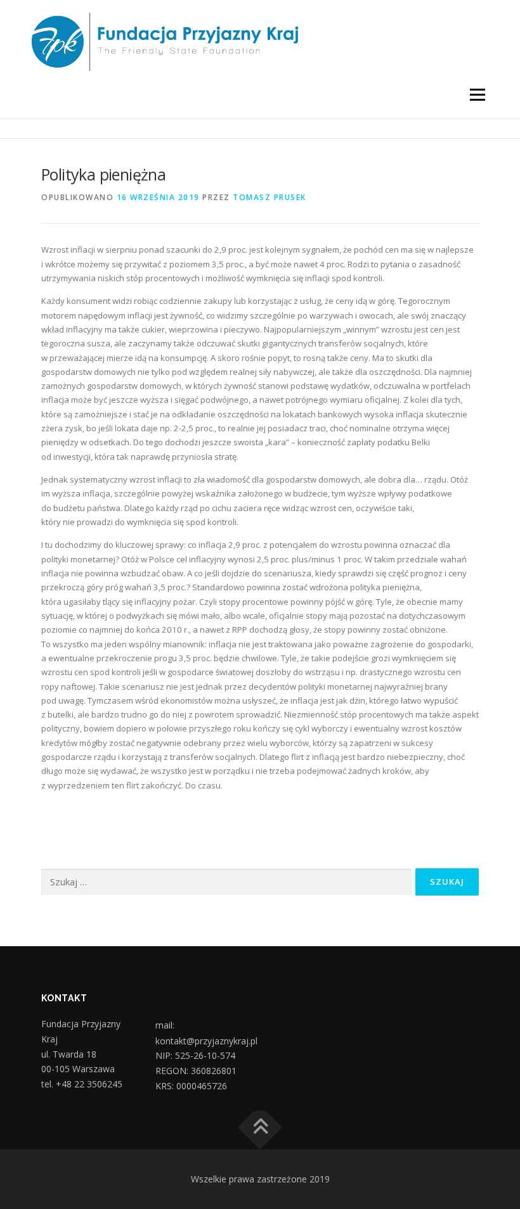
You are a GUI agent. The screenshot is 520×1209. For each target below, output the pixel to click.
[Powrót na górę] (260, 1127)
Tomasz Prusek (269, 197)
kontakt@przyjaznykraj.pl (206, 1041)
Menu (477, 94)
